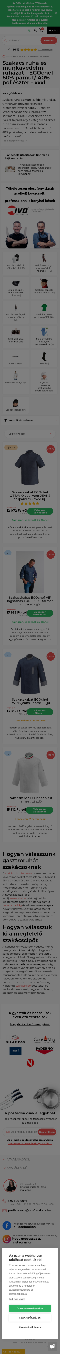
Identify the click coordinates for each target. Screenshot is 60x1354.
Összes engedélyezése (30, 1308)
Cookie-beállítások (30, 1327)
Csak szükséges (30, 1317)
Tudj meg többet (17, 1299)
